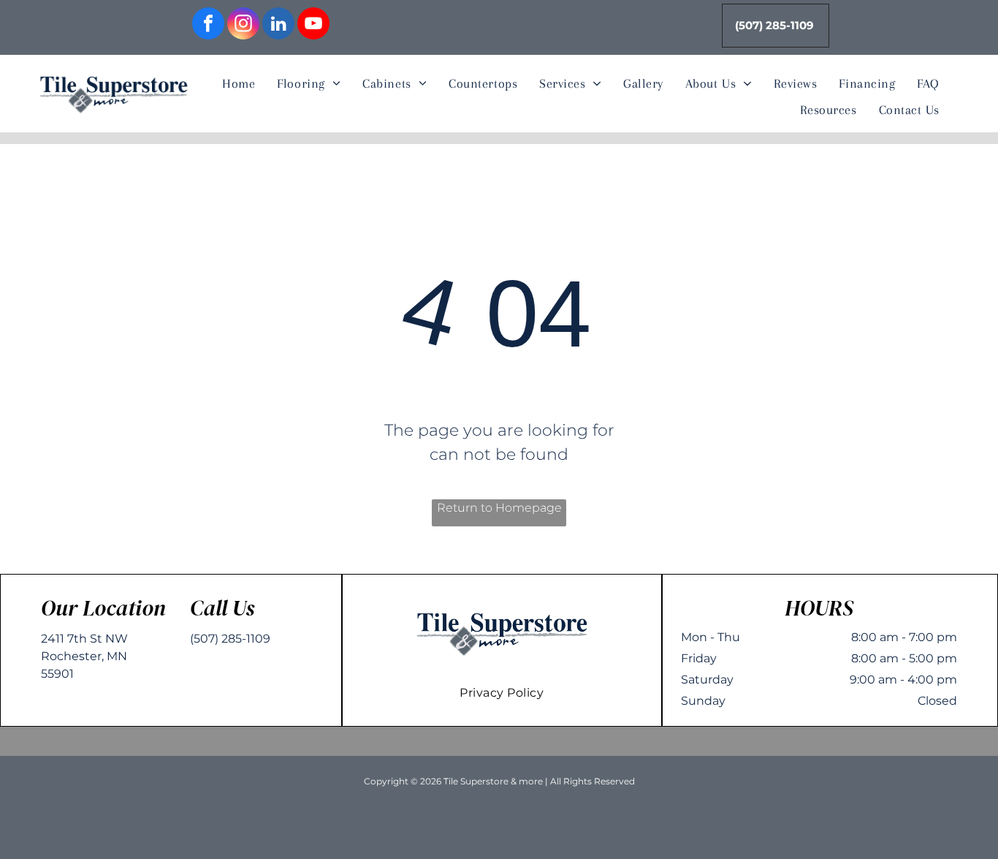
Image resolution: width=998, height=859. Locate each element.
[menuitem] (238, 84)
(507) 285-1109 (230, 639)
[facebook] (208, 25)
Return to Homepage (499, 508)
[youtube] (313, 25)
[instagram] (243, 25)
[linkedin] (278, 25)
